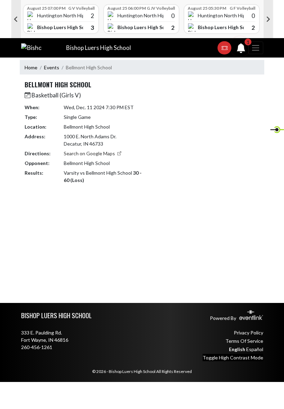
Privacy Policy (248, 333)
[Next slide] (268, 19)
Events (51, 67)
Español (254, 349)
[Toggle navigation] (255, 48)
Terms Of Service (244, 341)
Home (31, 67)
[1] (241, 50)
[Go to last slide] (16, 19)
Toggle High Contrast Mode (233, 357)
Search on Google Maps (90, 153)
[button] (224, 47)
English (237, 349)
